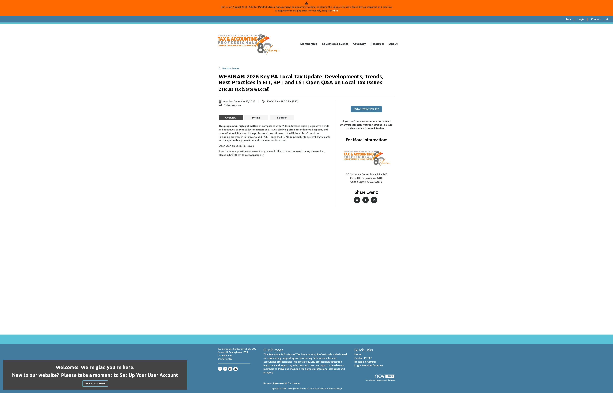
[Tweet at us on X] (225, 369)
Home (357, 354)
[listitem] (570, 19)
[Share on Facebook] (365, 200)
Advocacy (359, 44)
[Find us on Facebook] (220, 369)
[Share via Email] (357, 200)
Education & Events (335, 44)
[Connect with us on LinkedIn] (230, 369)
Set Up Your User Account (149, 375)
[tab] (230, 117)
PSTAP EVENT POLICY (366, 109)
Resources (377, 44)
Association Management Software (380, 380)
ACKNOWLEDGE (95, 383)
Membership (308, 44)
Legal (339, 388)
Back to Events (230, 68)
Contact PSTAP (363, 358)
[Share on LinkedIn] (374, 200)
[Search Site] (608, 19)
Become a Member (365, 361)
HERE (335, 10)
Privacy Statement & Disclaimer (281, 383)
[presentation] (231, 117)
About (393, 44)
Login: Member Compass (368, 365)
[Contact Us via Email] (235, 369)
